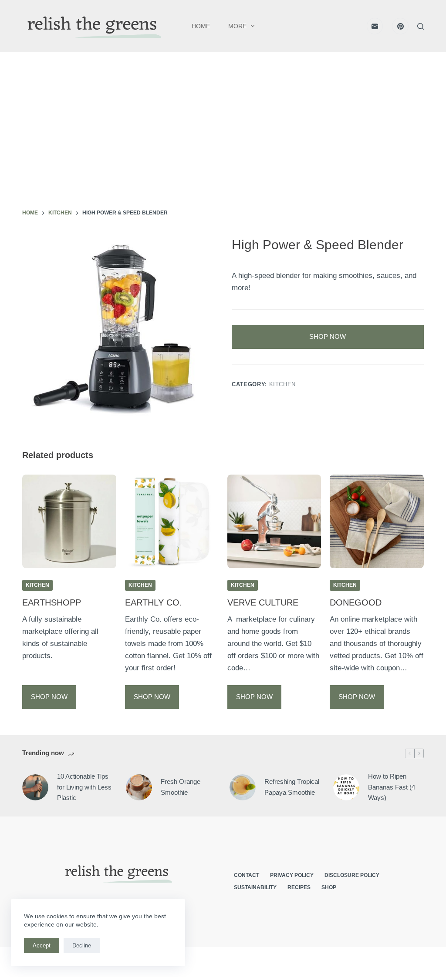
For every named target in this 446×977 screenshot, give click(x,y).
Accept (42, 945)
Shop (328, 887)
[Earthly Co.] (172, 521)
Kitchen (282, 384)
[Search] (420, 26)
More (237, 26)
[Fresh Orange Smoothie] (139, 787)
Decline (81, 945)
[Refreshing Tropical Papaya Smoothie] (243, 787)
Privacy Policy (292, 875)
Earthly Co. (153, 602)
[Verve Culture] (274, 521)
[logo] (92, 26)
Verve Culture (262, 602)
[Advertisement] (223, 143)
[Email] (375, 26)
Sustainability (255, 887)
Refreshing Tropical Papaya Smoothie (291, 787)
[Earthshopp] (69, 521)
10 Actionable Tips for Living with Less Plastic (84, 787)
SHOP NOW (327, 336)
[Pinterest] (400, 26)
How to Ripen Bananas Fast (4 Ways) (391, 787)
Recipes (299, 887)
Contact (246, 875)
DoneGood (356, 602)
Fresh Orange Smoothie (180, 787)
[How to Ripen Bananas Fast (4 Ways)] (346, 787)
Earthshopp (51, 602)
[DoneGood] (376, 521)
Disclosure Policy (351, 875)
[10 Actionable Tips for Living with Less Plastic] (35, 787)
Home (201, 26)
